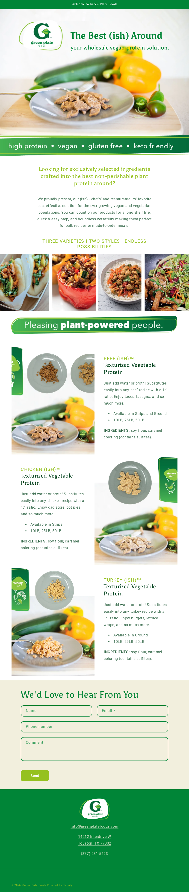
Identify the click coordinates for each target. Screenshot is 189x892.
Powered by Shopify (59, 885)
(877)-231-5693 (94, 853)
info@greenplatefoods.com (94, 826)
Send (35, 776)
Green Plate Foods (34, 885)
